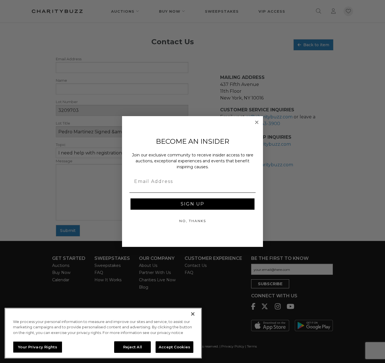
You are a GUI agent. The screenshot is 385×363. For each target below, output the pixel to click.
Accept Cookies (174, 346)
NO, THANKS (192, 221)
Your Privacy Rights (37, 346)
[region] (103, 333)
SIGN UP (192, 204)
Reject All (132, 346)
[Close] (193, 314)
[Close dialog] (256, 122)
